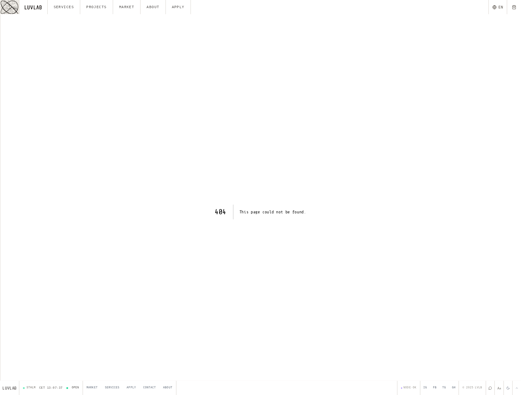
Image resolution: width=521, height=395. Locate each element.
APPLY (178, 7)
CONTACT (149, 387)
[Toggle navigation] (9, 7)
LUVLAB (33, 7)
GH (454, 387)
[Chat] (490, 388)
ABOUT (153, 7)
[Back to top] (516, 388)
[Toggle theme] (508, 388)
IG (425, 387)
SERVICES (64, 7)
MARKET (126, 7)
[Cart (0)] (514, 7)
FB (435, 387)
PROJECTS (96, 7)
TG (444, 387)
